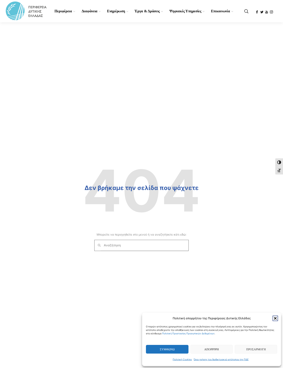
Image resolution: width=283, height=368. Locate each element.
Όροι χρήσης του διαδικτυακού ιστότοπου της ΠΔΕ (221, 359)
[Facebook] (257, 11)
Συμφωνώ (167, 349)
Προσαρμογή (256, 349)
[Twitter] (262, 11)
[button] (275, 318)
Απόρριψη (211, 349)
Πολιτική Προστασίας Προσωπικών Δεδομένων (188, 333)
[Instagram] (271, 11)
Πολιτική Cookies (182, 359)
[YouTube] (267, 11)
